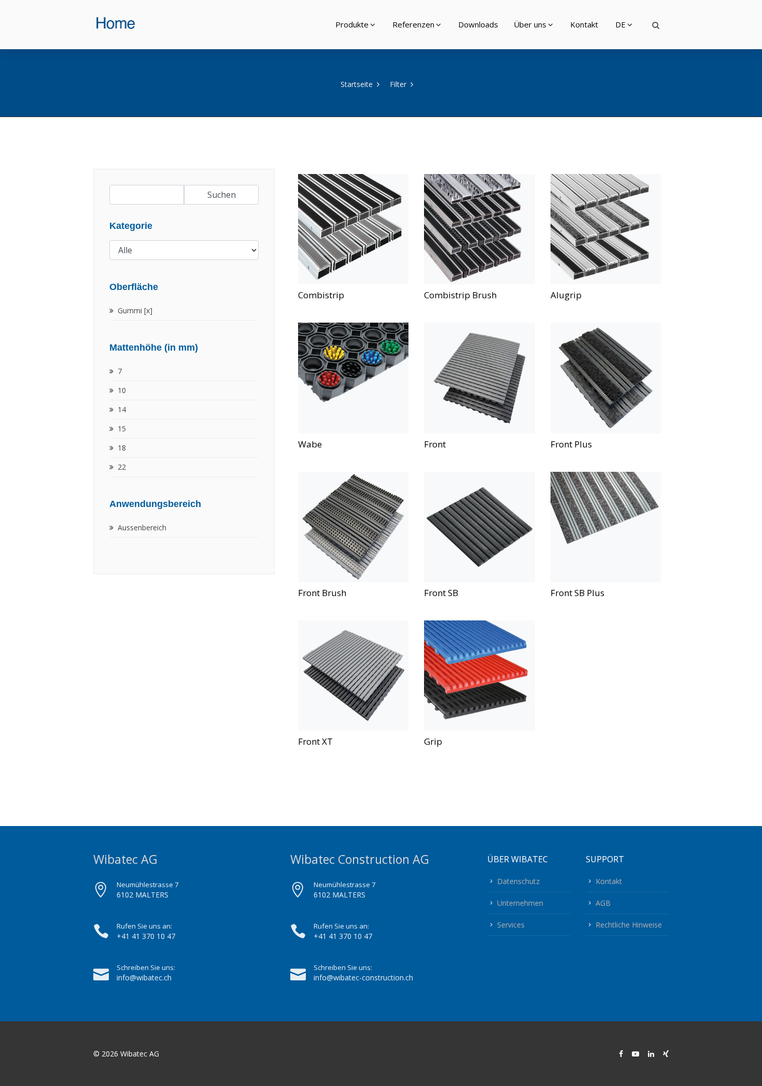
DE (620, 24)
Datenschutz (518, 881)
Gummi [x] (135, 310)
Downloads (478, 24)
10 (122, 390)
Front (435, 444)
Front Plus (571, 444)
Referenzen (413, 24)
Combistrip (321, 295)
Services (511, 925)
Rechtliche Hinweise (629, 925)
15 (122, 428)
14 (122, 409)
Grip (433, 741)
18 (122, 448)
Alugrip (566, 295)
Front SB (441, 593)
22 (122, 467)
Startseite (357, 84)
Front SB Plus (577, 593)
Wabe (310, 444)
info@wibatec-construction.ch (363, 977)
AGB (603, 903)
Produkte (352, 24)
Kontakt (584, 24)
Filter (398, 84)
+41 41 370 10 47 (146, 936)
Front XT (315, 741)
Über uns (530, 24)
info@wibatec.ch (144, 977)
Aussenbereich (142, 527)
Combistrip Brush (460, 295)
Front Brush (322, 593)
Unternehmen (520, 903)
